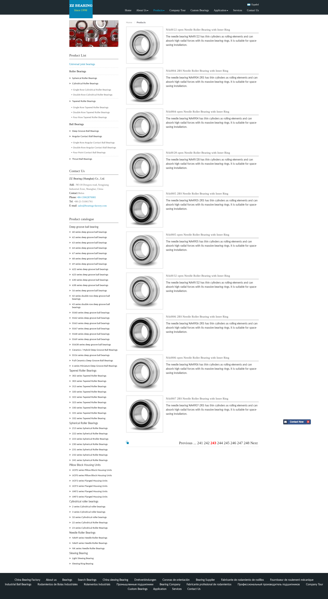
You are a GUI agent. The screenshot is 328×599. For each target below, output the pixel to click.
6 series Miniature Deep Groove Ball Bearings (94, 366)
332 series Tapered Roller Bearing (88, 418)
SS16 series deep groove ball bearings (91, 355)
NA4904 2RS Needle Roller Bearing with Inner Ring (197, 70)
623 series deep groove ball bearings (90, 274)
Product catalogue (81, 219)
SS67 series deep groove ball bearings (91, 328)
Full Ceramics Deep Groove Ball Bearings (92, 360)
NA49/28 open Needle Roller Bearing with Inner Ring (198, 152)
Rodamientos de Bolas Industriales (58, 584)
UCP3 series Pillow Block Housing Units (92, 475)
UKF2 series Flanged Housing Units (89, 491)
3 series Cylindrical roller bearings (88, 512)
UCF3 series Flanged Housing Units (89, 486)
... (194, 443)
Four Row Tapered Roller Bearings (90, 117)
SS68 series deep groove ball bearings (91, 334)
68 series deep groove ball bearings (89, 258)
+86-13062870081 (86, 197)
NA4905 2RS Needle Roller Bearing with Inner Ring (197, 193)
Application (159, 589)
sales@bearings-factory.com (92, 205)
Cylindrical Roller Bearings (85, 83)
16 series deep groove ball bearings (89, 290)
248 (246, 443)
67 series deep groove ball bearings (89, 253)
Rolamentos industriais (97, 584)
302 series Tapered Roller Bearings (89, 376)
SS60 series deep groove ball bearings (91, 312)
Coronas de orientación (176, 580)
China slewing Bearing (115, 580)
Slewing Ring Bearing (82, 563)
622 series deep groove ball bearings (90, 269)
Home (128, 10)
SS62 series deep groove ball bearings (91, 318)
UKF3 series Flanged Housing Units (89, 497)
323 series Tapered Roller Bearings (89, 402)
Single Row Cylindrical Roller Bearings (92, 90)
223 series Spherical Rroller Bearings (90, 439)
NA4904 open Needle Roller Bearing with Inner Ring (197, 111)
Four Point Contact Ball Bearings (89, 152)
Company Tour (178, 10)
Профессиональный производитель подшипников (269, 584)
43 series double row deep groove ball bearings (91, 305)
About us (51, 580)
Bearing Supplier (205, 580)
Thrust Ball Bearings (82, 159)
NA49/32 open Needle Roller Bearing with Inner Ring (198, 275)
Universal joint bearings (82, 64)
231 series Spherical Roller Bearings (90, 449)
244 (220, 443)
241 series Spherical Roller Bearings (90, 460)
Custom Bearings (200, 10)
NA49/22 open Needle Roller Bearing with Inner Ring (198, 29)
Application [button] (220, 10)
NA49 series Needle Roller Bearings (89, 538)
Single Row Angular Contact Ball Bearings (94, 142)
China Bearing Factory (27, 580)
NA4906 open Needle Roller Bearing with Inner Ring (197, 357)
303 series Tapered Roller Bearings (89, 381)
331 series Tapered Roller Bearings (89, 413)
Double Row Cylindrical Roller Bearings (92, 95)
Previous (185, 443)
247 (240, 443)
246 (233, 443)
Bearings (67, 580)
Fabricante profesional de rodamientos (209, 584)
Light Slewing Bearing (83, 558)
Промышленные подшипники (135, 584)
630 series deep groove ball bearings (90, 280)
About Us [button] (141, 10)
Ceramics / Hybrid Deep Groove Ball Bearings (94, 350)
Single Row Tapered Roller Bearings (90, 107)
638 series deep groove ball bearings (90, 285)
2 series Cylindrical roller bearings (88, 506)
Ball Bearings (76, 124)
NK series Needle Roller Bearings (88, 548)
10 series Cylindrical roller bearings (89, 517)
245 (226, 443)
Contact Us (253, 10)
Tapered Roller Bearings (84, 101)
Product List (77, 55)
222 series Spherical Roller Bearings (90, 433)
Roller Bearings (77, 71)
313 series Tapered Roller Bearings (89, 386)
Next (254, 443)
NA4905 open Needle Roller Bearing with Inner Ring (197, 234)
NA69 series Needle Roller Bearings (89, 543)
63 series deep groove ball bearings (89, 243)
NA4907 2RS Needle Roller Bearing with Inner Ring (197, 398)
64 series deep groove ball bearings (89, 248)
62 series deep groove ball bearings (89, 237)
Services (237, 10)
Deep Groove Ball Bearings (85, 131)
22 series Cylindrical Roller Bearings (90, 522)
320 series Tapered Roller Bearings (89, 392)
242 (207, 443)
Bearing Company (170, 584)
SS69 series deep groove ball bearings (91, 339)
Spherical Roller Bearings (84, 78)
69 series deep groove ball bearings (89, 264)
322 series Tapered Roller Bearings (89, 397)
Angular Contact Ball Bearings (87, 136)
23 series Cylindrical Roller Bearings (90, 528)
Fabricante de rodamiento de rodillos (242, 580)
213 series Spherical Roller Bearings (90, 428)
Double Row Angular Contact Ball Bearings (94, 147)
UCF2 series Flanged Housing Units (89, 481)
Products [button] (158, 10)
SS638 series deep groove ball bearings (91, 344)
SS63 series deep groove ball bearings (91, 323)
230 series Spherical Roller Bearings (90, 444)
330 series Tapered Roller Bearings (89, 408)
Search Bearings (87, 580)
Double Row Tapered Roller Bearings (91, 112)
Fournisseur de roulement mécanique (291, 580)
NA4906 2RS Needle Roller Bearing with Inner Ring (197, 316)
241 (200, 443)
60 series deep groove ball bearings (89, 232)
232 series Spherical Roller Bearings (90, 455)
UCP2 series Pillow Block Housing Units (92, 470)
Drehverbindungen (145, 580)
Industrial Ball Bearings (18, 584)
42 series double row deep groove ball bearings (91, 297)
